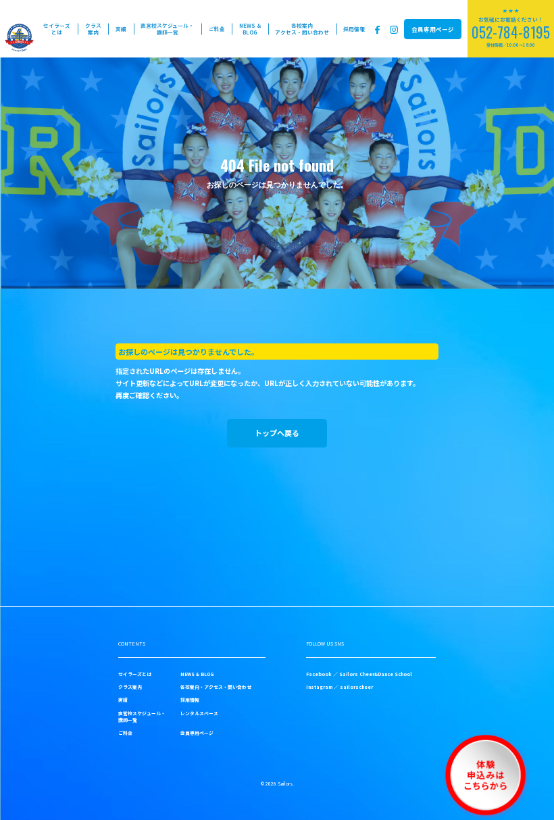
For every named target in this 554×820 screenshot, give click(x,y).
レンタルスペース (199, 713)
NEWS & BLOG (250, 29)
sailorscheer (356, 686)
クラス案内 (93, 29)
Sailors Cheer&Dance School (375, 674)
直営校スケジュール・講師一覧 (167, 29)
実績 (121, 28)
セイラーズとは (56, 29)
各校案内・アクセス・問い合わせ (215, 686)
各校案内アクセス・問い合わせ (302, 29)
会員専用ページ (432, 29)
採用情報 (354, 28)
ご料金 (217, 28)
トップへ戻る (277, 432)
